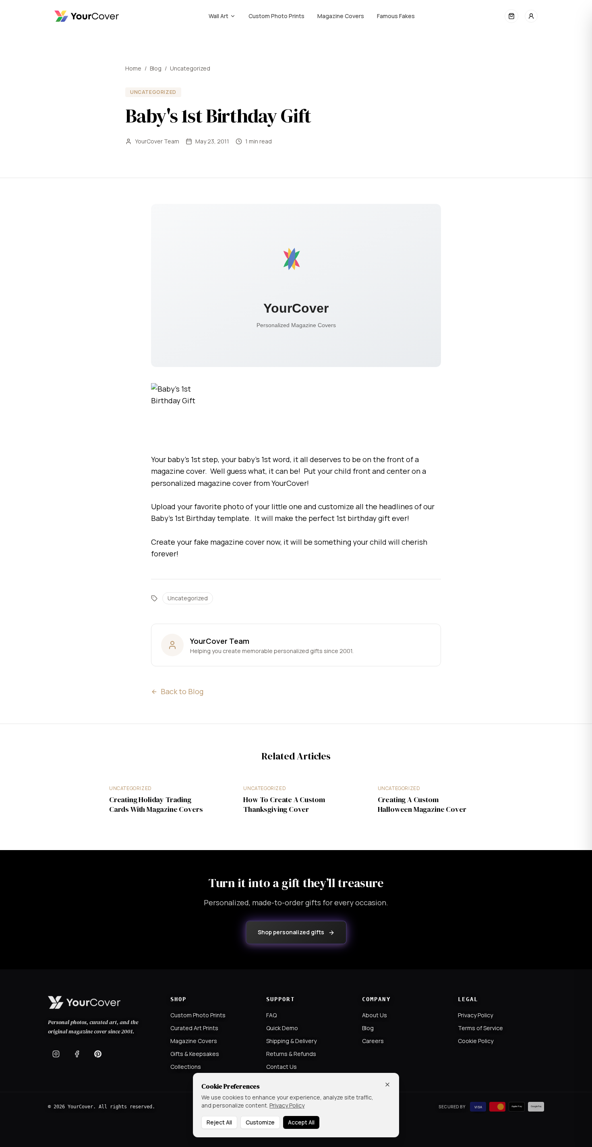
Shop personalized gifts (291, 932)
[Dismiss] (387, 1084)
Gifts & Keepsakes (194, 1054)
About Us (374, 1015)
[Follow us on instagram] (56, 1054)
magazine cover (178, 471)
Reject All (219, 1122)
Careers (373, 1041)
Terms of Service (480, 1028)
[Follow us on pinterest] (98, 1054)
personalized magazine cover (201, 483)
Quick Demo (282, 1028)
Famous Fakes (396, 16)
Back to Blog (182, 691)
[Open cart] (511, 16)
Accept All (301, 1122)
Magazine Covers (340, 16)
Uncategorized (190, 68)
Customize (260, 1122)
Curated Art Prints (194, 1028)
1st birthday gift (363, 518)
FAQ (271, 1015)
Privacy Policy (475, 1015)
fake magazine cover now (237, 542)
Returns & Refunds (291, 1054)
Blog (155, 68)
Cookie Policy (475, 1041)
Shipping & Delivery (291, 1041)
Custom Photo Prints (276, 16)
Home (133, 68)
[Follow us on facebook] (77, 1054)
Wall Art (218, 16)
